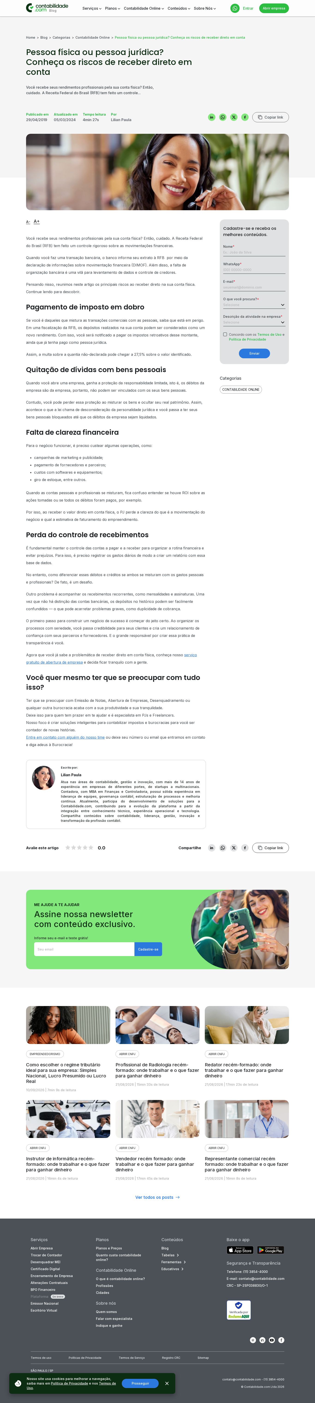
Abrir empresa (274, 8)
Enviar (254, 353)
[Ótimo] (85, 847)
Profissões (104, 1286)
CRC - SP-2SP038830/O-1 (247, 1285)
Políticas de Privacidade (85, 1357)
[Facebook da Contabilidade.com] (281, 1340)
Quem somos (106, 1312)
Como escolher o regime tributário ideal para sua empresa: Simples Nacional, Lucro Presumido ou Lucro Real (66, 1073)
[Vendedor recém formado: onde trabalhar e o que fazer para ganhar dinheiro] (158, 1119)
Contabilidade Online (142, 8)
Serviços (90, 8)
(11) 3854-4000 (274, 1379)
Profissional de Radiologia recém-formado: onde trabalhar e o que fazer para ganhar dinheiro (157, 1070)
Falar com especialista (114, 1319)
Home (30, 37)
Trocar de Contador (46, 1255)
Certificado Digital (45, 1269)
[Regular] (73, 847)
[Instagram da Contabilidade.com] (253, 1340)
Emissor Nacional (45, 1303)
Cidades (102, 1293)
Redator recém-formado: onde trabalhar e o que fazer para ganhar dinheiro (244, 1070)
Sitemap (203, 1357)
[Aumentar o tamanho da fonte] (37, 221)
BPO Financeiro (43, 1290)
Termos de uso (41, 1357)
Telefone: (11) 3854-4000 (247, 1272)
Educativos (170, 1269)
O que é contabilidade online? (120, 1279)
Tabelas (168, 1255)
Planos (111, 8)
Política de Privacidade (247, 339)
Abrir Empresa (42, 1248)
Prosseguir (140, 1383)
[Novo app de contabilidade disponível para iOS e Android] (240, 1250)
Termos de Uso (269, 334)
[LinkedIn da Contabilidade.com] (262, 1340)
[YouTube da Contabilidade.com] (272, 1340)
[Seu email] (84, 949)
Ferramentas (171, 1262)
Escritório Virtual (44, 1310)
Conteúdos (177, 8)
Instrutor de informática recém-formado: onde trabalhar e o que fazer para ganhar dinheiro (68, 1164)
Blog (44, 37)
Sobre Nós (203, 8)
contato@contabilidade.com (241, 1379)
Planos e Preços (109, 1248)
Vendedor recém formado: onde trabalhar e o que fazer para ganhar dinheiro (155, 1164)
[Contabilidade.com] (47, 8)
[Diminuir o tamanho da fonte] (28, 222)
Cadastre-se (148, 949)
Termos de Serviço (132, 1357)
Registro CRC (171, 1357)
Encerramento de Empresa (52, 1276)
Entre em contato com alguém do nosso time (65, 737)
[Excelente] (91, 847)
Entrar (248, 8)
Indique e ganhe (109, 1325)
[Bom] (79, 847)
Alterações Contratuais (49, 1283)
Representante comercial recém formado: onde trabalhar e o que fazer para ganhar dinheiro (246, 1164)
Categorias (61, 37)
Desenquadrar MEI (45, 1262)
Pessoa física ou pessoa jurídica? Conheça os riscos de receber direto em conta (180, 37)
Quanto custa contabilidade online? (118, 1257)
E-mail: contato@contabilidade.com (255, 1278)
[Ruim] (67, 847)
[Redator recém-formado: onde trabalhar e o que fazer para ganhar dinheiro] (247, 1025)
